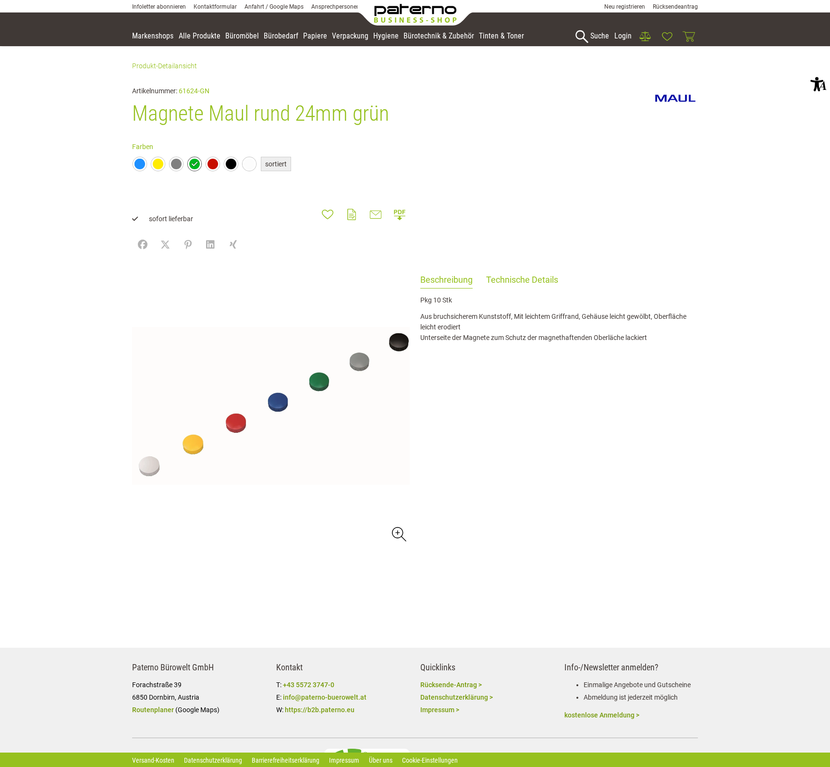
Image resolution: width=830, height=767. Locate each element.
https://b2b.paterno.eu (319, 710)
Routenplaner (153, 710)
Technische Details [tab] (522, 280)
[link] (645, 36)
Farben (142, 147)
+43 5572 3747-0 (308, 685)
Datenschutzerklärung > (456, 697)
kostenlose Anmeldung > (601, 715)
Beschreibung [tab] (446, 280)
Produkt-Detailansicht (164, 66)
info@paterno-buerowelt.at (324, 697)
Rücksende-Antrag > (451, 685)
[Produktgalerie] (398, 533)
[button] (818, 84)
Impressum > (439, 710)
